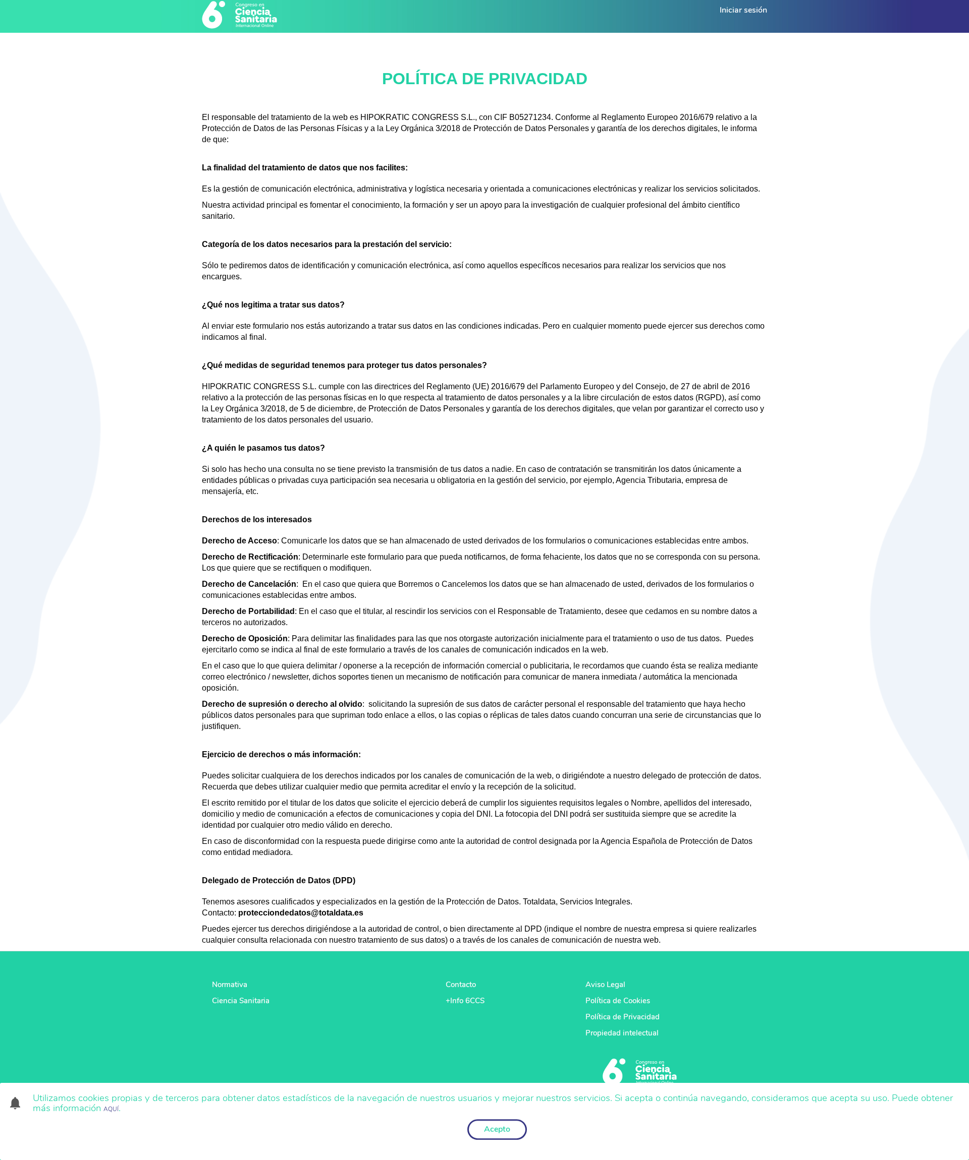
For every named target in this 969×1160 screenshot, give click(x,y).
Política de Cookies (617, 1001)
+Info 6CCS (465, 1001)
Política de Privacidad (622, 1017)
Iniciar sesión (743, 10)
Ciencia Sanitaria (241, 1001)
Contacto (461, 985)
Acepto (497, 1129)
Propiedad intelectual (622, 1033)
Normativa (229, 985)
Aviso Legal (605, 985)
